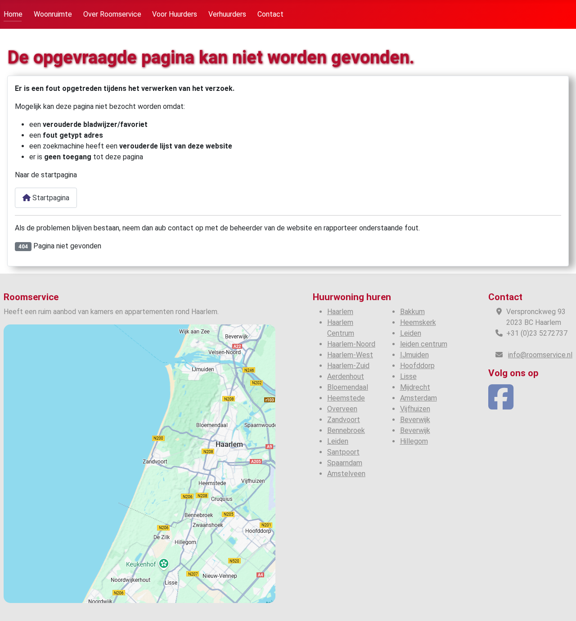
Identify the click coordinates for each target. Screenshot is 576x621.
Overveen (342, 409)
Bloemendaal (347, 387)
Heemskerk (418, 322)
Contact (270, 14)
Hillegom (414, 441)
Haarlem (340, 311)
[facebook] (500, 405)
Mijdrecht (415, 387)
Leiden (337, 441)
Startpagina (50, 198)
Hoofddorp (417, 365)
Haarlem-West (350, 355)
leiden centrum (423, 344)
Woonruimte (53, 14)
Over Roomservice (112, 14)
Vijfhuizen (415, 409)
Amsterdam (418, 398)
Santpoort (343, 452)
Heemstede (346, 398)
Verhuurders (227, 14)
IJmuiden (414, 355)
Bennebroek (346, 430)
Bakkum (412, 311)
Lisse (408, 376)
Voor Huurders (174, 14)
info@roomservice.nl (540, 355)
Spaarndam (344, 463)
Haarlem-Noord (351, 344)
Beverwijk (415, 419)
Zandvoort (343, 419)
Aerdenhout (345, 376)
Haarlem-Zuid (348, 365)
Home (13, 14)
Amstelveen (346, 473)
